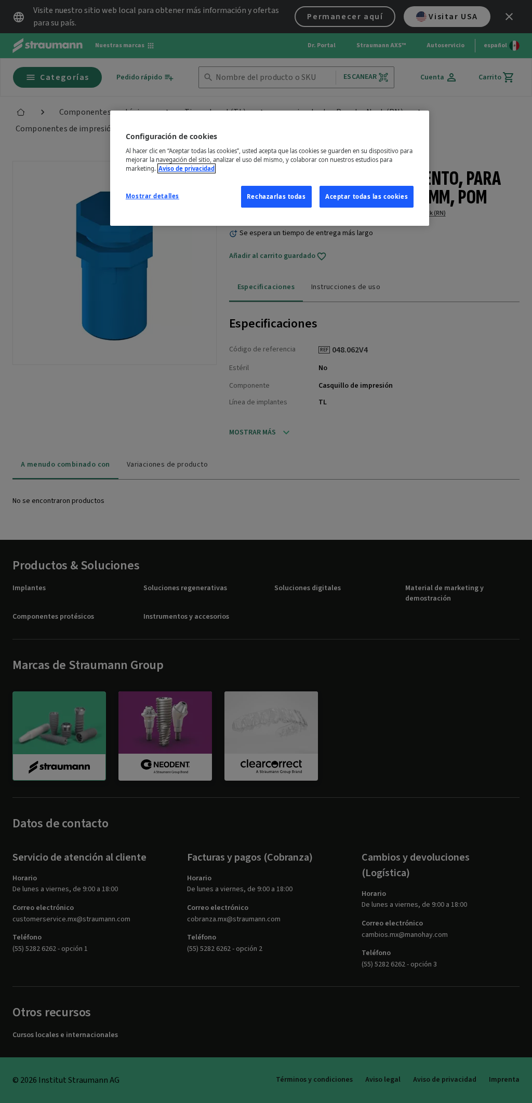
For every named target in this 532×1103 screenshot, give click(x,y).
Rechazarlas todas (276, 196)
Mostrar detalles (152, 196)
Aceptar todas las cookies (366, 196)
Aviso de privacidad (186, 168)
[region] (269, 168)
